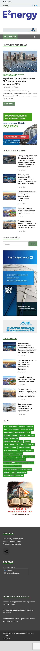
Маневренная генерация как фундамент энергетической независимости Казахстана (27, 196)
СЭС (17, 444)
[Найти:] (20, 243)
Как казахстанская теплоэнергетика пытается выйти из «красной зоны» (25, 407)
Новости (21, 74)
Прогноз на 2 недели (11, 573)
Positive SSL (7, 638)
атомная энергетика (26, 450)
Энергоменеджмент (9, 75)
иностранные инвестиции (25, 463)
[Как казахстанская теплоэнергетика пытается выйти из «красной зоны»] (9, 404)
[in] (34, 5)
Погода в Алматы (9, 567)
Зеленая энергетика (10, 74)
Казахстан (30, 435)
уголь (13, 472)
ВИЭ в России (8, 432)
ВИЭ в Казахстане (27, 429)
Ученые (13, 447)
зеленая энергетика (10, 460)
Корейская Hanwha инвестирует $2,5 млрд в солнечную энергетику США (19, 81)
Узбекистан (29, 444)
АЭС (5, 426)
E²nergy (16, 87)
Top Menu (8, 2)
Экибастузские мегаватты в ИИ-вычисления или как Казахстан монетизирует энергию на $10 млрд (27, 179)
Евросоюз (22, 435)
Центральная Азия (24, 447)
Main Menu (11, 37)
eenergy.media (15, 541)
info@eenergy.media (15, 539)
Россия (6, 444)
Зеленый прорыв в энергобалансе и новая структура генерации (26, 210)
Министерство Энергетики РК (13, 441)
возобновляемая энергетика (12, 457)
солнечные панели (25, 469)
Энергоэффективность (11, 450)
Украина (6, 447)
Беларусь (30, 426)
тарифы (6, 472)
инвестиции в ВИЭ (9, 463)
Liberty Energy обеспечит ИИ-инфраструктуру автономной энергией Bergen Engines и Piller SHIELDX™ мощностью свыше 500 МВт (27, 161)
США (12, 444)
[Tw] (36, 5)
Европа (14, 435)
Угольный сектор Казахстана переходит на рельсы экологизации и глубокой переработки (27, 224)
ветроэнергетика (9, 453)
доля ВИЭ (31, 457)
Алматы (22, 426)
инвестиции (21, 460)
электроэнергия (9, 475)
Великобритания (20, 432)
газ (24, 457)
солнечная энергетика (10, 469)
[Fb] (32, 5)
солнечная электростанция (12, 466)
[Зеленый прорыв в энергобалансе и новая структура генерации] (9, 209)
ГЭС (28, 432)
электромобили (21, 472)
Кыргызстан (14, 438)
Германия (7, 435)
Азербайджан (13, 426)
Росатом (27, 441)
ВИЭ (5, 429)
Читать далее (8, 103)
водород (19, 453)
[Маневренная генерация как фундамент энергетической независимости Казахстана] (9, 192)
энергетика (19, 475)
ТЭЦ (22, 444)
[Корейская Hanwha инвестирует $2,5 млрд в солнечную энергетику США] (20, 61)
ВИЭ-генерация (14, 429)
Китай (6, 438)
